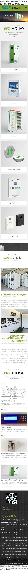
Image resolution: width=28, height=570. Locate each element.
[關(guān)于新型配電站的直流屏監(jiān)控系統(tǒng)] (14, 472)
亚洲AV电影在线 (6, 569)
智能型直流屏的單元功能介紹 (8, 401)
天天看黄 (6, 568)
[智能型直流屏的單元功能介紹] (14, 393)
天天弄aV (2, 568)
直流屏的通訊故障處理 (6, 427)
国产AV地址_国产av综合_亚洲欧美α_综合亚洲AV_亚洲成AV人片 (13, 566)
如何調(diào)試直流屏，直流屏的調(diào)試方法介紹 (14, 453)
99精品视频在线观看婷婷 (13, 568)
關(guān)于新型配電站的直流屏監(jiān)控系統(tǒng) (13, 480)
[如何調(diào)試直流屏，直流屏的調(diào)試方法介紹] (14, 445)
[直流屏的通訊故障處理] (14, 419)
